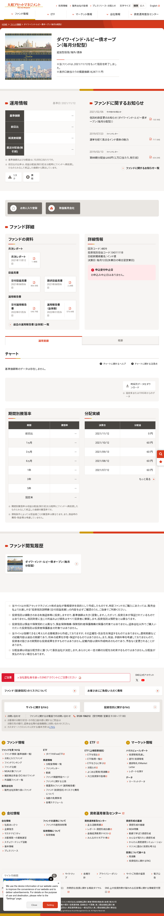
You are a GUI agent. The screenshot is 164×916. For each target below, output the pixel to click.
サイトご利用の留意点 (135, 876)
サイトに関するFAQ (37, 707)
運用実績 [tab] (43, 340)
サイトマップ (70, 876)
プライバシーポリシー (108, 876)
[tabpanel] (82, 437)
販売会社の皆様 (80, 5)
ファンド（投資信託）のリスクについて (25, 690)
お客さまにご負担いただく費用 (105, 690)
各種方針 (86, 876)
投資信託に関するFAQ (117, 707)
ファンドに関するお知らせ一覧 (142, 168)
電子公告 (157, 876)
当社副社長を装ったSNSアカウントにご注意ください (48, 677)
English (153, 5)
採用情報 (62, 5)
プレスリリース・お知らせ (104, 5)
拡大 (142, 5)
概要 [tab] (120, 340)
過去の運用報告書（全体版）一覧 (31, 324)
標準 (136, 5)
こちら (52, 727)
